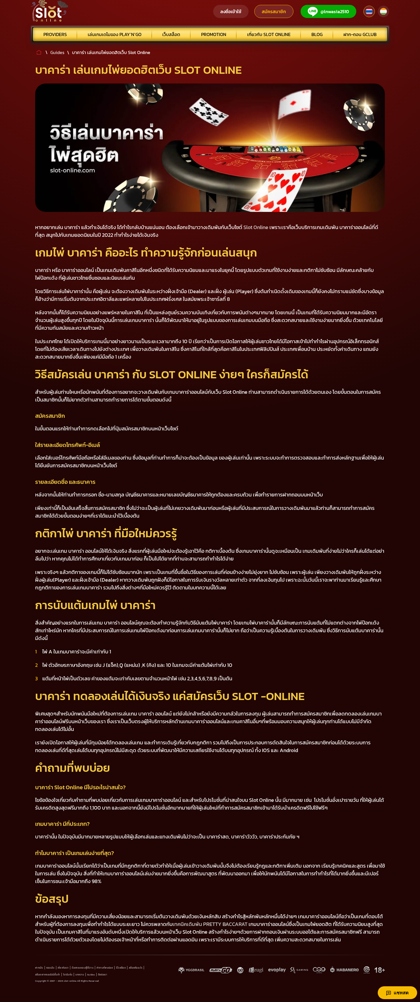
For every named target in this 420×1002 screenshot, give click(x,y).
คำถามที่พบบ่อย (105, 967)
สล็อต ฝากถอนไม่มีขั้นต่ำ (47, 974)
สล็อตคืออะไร (135, 967)
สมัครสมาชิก (274, 11)
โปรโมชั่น (67, 974)
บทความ (79, 974)
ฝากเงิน (39, 967)
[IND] (383, 11)
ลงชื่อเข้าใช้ (230, 11)
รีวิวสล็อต (121, 967)
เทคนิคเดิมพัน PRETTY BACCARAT (210, 924)
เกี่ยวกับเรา (63, 967)
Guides (91, 974)
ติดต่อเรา (102, 974)
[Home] (50, 11)
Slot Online (255, 227)
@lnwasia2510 (335, 11)
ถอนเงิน (50, 967)
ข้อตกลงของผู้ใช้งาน (82, 967)
